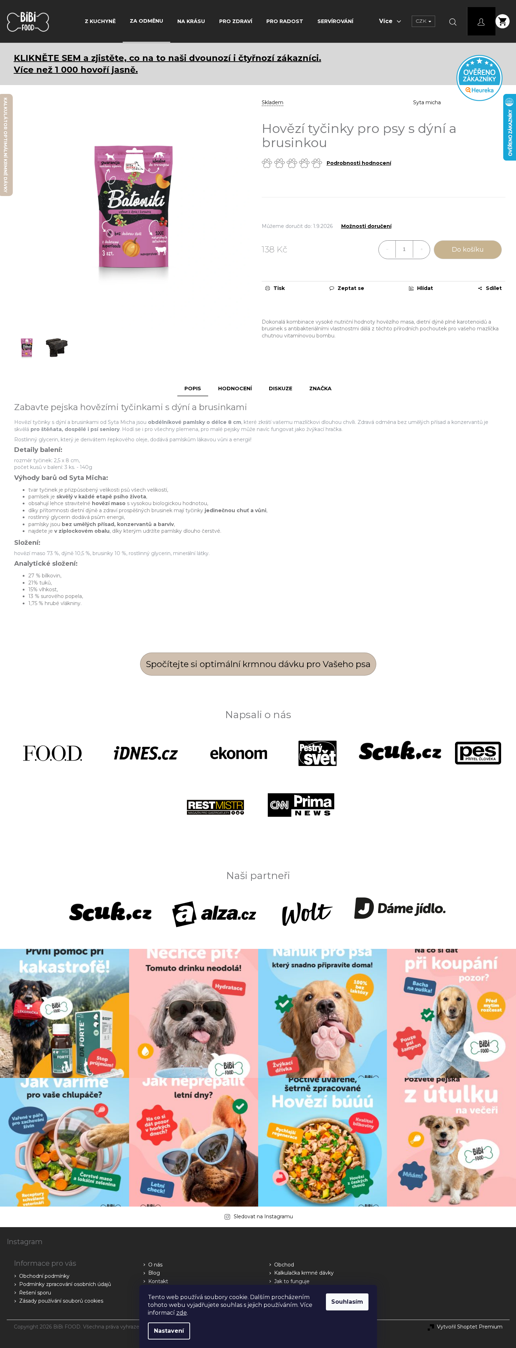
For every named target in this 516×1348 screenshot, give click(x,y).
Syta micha (427, 102)
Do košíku (468, 249)
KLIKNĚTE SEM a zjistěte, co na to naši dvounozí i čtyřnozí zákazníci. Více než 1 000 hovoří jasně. (167, 64)
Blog (154, 1273)
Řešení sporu (35, 1293)
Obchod (284, 1265)
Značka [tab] (320, 388)
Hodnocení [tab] (235, 388)
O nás (155, 1265)
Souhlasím (347, 1301)
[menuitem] (100, 21)
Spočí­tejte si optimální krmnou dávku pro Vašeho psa (258, 664)
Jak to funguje (292, 1281)
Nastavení (169, 1330)
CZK (422, 21)
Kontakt (158, 1281)
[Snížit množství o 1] (387, 249)
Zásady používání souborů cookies (61, 1301)
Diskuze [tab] (280, 388)
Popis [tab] (192, 388)
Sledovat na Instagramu (263, 1216)
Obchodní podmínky (44, 1276)
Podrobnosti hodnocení (359, 163)
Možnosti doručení (366, 226)
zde (181, 1312)
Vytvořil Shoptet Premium (470, 1327)
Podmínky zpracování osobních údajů (65, 1284)
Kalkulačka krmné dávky (304, 1273)
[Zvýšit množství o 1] (421, 249)
